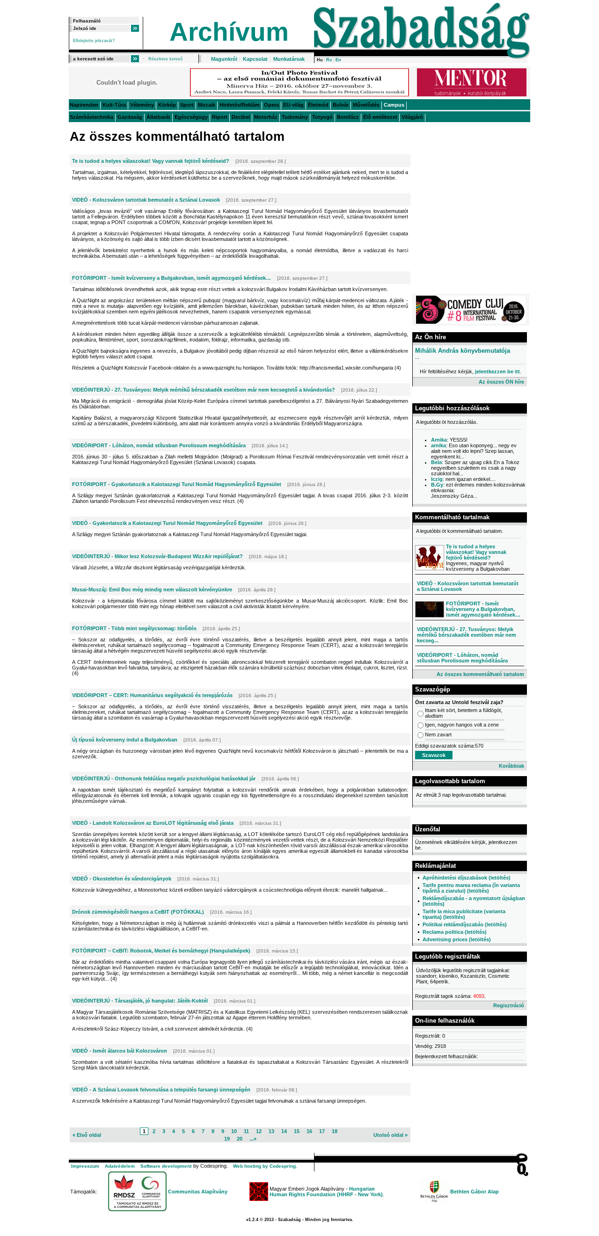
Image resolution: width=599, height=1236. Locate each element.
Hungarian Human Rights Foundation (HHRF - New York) (326, 1191)
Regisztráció (508, 1005)
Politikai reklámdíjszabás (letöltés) (465, 924)
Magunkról (224, 59)
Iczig (437, 479)
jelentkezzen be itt (497, 371)
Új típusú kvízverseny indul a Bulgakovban (124, 739)
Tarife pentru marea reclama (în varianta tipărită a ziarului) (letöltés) (471, 888)
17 (322, 1131)
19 (227, 1138)
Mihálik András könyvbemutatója (462, 350)
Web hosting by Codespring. (265, 1166)
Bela (436, 462)
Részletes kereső (165, 59)
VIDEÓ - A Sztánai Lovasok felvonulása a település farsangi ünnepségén (161, 1089)
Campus (394, 105)
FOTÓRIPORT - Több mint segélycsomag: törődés (134, 628)
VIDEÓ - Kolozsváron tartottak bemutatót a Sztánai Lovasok (146, 200)
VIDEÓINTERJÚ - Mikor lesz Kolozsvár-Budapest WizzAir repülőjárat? (157, 556)
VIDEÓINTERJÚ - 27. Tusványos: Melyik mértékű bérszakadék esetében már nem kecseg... (466, 634)
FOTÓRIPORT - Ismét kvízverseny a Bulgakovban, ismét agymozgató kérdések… (171, 278)
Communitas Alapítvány (197, 1191)
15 (296, 1131)
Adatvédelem (120, 1166)
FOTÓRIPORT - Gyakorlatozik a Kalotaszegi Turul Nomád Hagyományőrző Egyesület (176, 484)
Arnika (439, 440)
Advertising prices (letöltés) (457, 939)
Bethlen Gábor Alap (474, 1191)
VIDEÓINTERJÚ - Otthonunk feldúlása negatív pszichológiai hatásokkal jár (164, 778)
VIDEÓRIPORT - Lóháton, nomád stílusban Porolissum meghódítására (159, 445)
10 (234, 1131)
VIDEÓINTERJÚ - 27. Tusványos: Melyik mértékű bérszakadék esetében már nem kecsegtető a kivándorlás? (203, 390)
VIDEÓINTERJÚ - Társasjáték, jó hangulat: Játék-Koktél (140, 1000)
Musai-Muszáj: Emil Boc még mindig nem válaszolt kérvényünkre (152, 589)
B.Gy (437, 484)
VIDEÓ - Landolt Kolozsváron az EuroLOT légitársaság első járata (153, 823)
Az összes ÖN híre (501, 382)
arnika (438, 445)
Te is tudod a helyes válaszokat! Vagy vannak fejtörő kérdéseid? (150, 161)
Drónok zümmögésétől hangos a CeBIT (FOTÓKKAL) (138, 912)
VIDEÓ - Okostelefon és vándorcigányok (121, 878)
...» (253, 1138)
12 (259, 1131)
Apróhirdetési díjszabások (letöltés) (467, 877)
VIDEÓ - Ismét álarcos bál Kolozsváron (119, 1051)
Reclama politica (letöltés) (455, 932)
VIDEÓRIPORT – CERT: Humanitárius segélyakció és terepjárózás (152, 695)
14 (284, 1131)
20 (239, 1138)
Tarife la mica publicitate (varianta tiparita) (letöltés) (464, 914)
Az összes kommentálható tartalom (480, 674)
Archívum (229, 31)
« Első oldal (87, 1135)
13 (271, 1131)
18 (334, 1131)
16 (309, 1131)
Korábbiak (511, 766)
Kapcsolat (255, 59)
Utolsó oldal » (390, 1135)
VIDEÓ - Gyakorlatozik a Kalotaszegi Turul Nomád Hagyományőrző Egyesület (167, 523)
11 (246, 1131)
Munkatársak (289, 59)
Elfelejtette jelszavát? (94, 40)
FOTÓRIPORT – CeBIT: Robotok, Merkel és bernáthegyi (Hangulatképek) (161, 950)
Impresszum (85, 1166)
